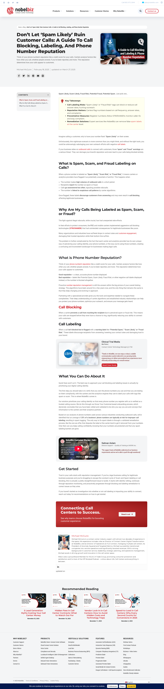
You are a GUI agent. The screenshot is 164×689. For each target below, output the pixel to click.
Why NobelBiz (118, 11)
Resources (84, 11)
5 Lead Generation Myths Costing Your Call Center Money (33, 613)
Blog (24, 27)
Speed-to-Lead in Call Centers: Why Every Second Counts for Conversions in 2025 (127, 614)
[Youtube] (17, 2)
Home (20, 27)
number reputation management (79, 285)
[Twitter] (13, 2)
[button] (48, 95)
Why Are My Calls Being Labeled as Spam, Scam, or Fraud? (34, 103)
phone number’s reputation (80, 264)
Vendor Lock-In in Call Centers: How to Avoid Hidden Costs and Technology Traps (95, 614)
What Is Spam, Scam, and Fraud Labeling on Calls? (34, 100)
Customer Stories (102, 11)
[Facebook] (8, 2)
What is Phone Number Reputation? (90, 258)
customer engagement (127, 233)
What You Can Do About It (27, 106)
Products (56, 11)
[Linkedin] (4, 2)
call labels (121, 144)
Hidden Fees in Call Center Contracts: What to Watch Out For (64, 613)
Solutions (70, 11)
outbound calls (84, 149)
